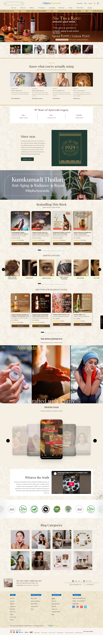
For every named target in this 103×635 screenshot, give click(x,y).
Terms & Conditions (35, 601)
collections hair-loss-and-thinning (64, 269)
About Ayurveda (55, 603)
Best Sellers (12, 609)
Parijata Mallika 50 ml (79, 314)
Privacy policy (44, 632)
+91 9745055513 (90, 584)
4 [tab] (48, 283)
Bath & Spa (12, 611)
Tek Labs (88, 326)
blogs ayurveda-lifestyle (41, 560)
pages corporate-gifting (75, 50)
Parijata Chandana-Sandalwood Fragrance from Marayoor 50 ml (20, 315)
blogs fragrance (83, 560)
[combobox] (14, 3)
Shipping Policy (34, 606)
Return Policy (34, 598)
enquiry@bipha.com (76, 584)
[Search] (22, 3)
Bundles (12, 619)
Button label (51, 27)
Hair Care (12, 601)
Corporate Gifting (56, 611)
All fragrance (13, 606)
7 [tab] (57, 283)
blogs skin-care (20, 539)
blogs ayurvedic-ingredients (83, 539)
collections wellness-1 (87, 50)
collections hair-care (39, 50)
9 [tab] (63, 283)
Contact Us (54, 609)
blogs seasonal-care (20, 560)
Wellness (12, 603)
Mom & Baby (13, 617)
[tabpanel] (51, 27)
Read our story (27, 159)
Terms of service (52, 632)
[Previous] (8, 440)
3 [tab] (45, 283)
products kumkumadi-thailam (51, 185)
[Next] (95, 440)
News (32, 609)
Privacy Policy (34, 603)
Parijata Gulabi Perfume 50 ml (61, 314)
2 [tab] (42, 283)
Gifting (11, 614)
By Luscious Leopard (88, 631)
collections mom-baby (51, 50)
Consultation (80, 3)
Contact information (69, 632)
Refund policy (37, 632)
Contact (90, 3)
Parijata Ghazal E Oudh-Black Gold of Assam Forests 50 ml (40, 315)
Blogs (53, 614)
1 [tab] (39, 283)
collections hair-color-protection (12, 269)
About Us (54, 601)
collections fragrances (27, 50)
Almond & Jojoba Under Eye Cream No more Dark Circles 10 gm (41, 233)
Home (53, 598)
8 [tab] (60, 283)
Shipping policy (60, 632)
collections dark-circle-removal (47, 269)
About (85, 3)
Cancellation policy (79, 632)
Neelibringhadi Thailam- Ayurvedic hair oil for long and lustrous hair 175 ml (20, 233)
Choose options (20, 243)
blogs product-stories (62, 560)
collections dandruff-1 (29, 269)
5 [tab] (51, 283)
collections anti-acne (81, 269)
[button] (98, 3)
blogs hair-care (41, 539)
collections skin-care (63, 50)
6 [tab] (54, 283)
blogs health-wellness (62, 539)
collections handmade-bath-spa (15, 50)
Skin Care (12, 598)
